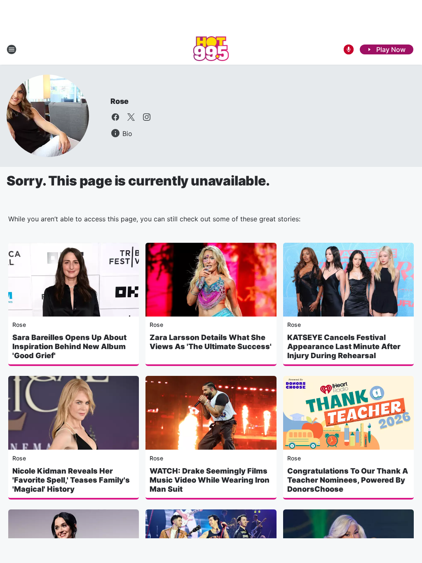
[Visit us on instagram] (147, 117)
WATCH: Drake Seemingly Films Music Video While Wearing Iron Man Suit (210, 480)
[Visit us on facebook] (115, 117)
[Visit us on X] (131, 117)
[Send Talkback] (349, 49)
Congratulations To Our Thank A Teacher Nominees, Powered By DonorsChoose (347, 480)
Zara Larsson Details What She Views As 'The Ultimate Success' (211, 342)
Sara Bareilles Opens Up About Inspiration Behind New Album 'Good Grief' (69, 346)
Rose (119, 101)
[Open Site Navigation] (11, 49)
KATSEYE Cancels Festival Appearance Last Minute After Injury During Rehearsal (344, 346)
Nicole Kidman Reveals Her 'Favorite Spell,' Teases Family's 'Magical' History (71, 480)
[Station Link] (211, 49)
